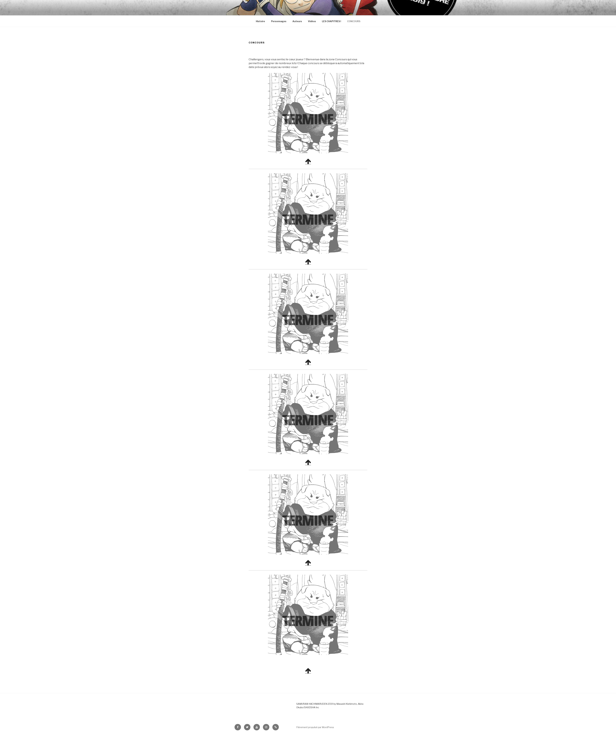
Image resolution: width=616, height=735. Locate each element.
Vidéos (312, 21)
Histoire (260, 21)
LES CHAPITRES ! (331, 21)
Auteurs (297, 21)
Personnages (278, 21)
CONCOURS (353, 21)
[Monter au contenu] (308, 162)
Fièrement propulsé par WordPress (315, 727)
